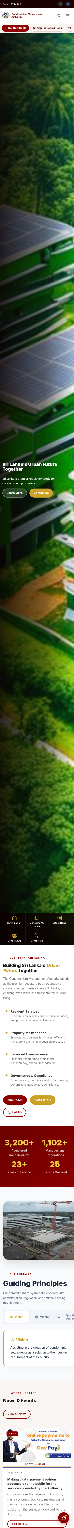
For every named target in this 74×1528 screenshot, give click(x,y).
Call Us (17, 1112)
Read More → (18, 1523)
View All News (16, 1414)
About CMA (14, 1099)
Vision (19, 1317)
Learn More (15, 492)
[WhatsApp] (60, 4)
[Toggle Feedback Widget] (63, 1517)
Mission (45, 1317)
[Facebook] (68, 4)
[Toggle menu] (68, 16)
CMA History (42, 1099)
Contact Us (41, 492)
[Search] (59, 16)
